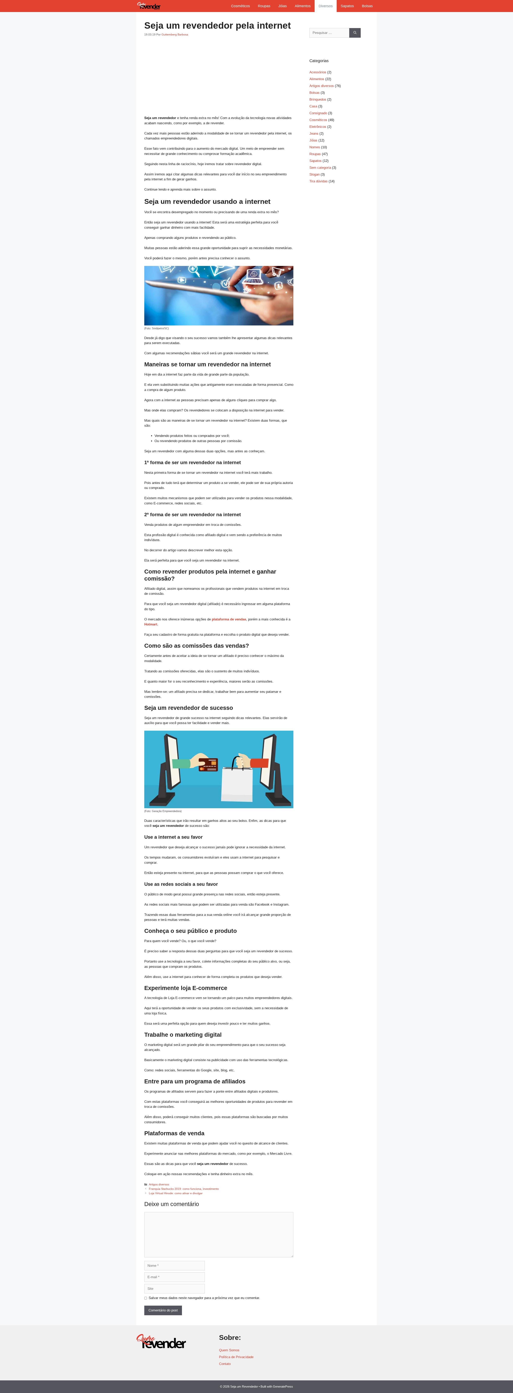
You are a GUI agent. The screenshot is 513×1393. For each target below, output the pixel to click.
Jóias (282, 6)
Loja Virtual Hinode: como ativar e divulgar (176, 1193)
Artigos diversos (159, 1184)
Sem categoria (320, 168)
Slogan (314, 174)
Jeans (313, 133)
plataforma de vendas (229, 619)
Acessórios (317, 72)
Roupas (264, 6)
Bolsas (367, 6)
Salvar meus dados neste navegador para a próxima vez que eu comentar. (204, 1298)
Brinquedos (317, 99)
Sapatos (347, 6)
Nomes (314, 147)
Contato (225, 1364)
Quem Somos (229, 1350)
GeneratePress (283, 1386)
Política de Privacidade (236, 1357)
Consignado (318, 113)
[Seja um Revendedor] (149, 6)
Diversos (326, 6)
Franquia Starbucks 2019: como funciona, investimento (184, 1188)
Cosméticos (240, 6)
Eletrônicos (317, 127)
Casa (313, 106)
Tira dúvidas (318, 181)
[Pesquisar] (355, 33)
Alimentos (303, 6)
